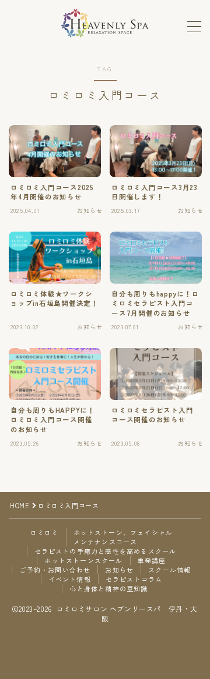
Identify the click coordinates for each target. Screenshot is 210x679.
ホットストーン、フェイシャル (123, 532)
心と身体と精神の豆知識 (108, 588)
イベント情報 (69, 579)
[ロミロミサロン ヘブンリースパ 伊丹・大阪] (105, 23)
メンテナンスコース (106, 541)
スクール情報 (169, 569)
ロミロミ (44, 532)
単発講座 (152, 560)
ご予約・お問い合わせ (54, 569)
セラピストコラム (134, 579)
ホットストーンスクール (83, 560)
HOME (19, 505)
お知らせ (119, 569)
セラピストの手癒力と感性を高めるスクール (105, 551)
